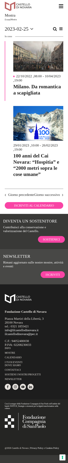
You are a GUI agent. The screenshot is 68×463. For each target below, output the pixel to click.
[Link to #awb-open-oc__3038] (61, 6)
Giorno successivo (47, 195)
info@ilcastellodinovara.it (22, 330)
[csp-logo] (25, 414)
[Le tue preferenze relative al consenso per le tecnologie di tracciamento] (62, 457)
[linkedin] (31, 387)
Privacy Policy (36, 448)
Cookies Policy (52, 448)
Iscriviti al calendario (34, 205)
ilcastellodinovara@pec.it (21, 334)
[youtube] (23, 387)
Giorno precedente (21, 195)
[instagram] (15, 387)
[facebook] (8, 387)
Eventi (8, 19)
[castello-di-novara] (18, 3)
